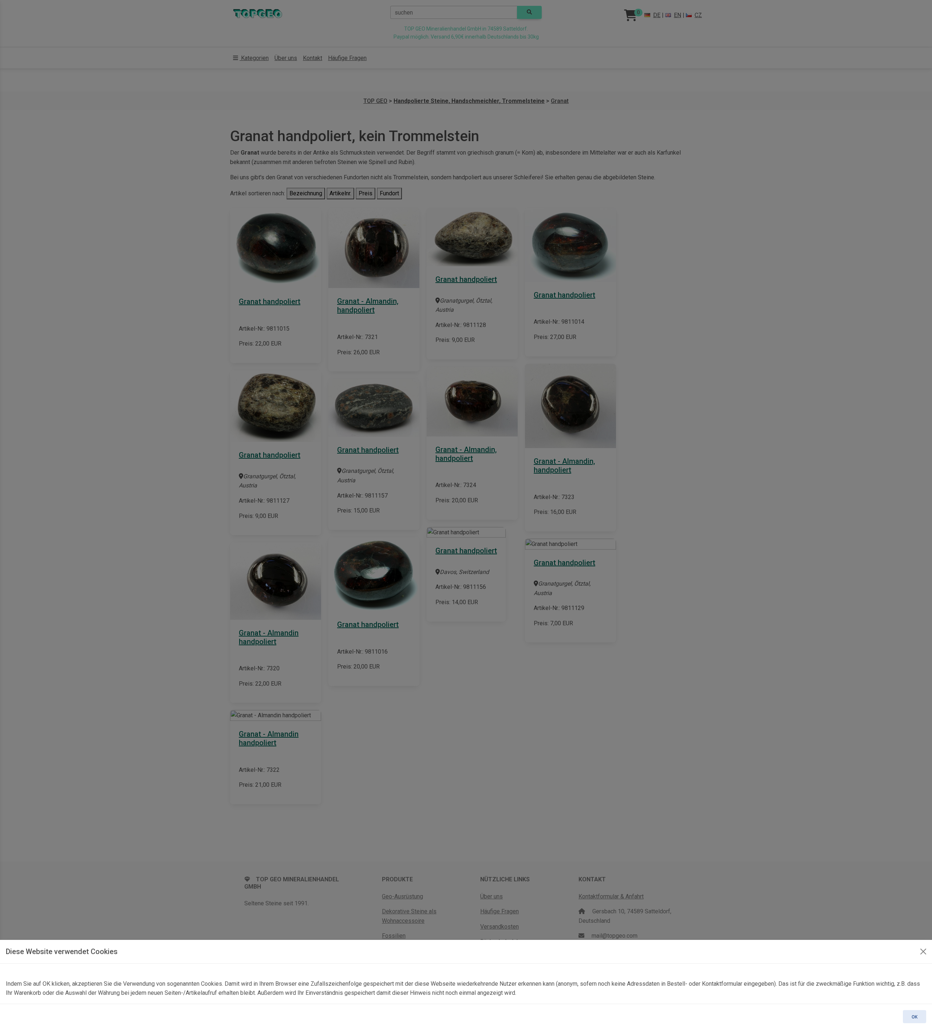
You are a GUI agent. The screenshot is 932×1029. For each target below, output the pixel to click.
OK (914, 1017)
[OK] (923, 951)
